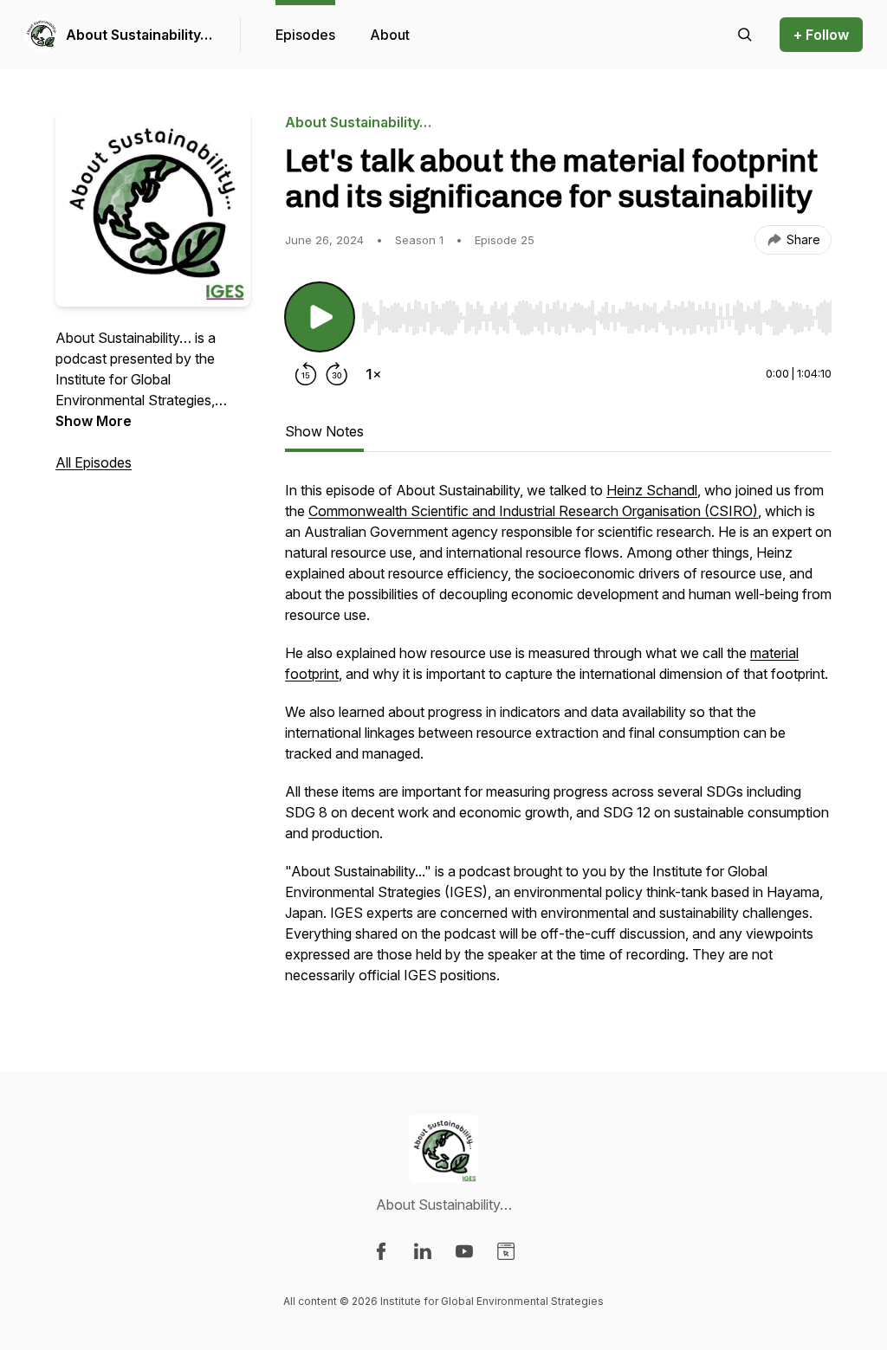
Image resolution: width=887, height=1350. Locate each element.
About (390, 34)
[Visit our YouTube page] (464, 1251)
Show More (93, 421)
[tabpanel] (558, 741)
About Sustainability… (139, 34)
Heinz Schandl (651, 490)
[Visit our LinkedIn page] (422, 1251)
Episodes (305, 34)
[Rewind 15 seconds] (306, 374)
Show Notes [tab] (324, 431)
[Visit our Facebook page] (381, 1251)
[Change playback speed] (373, 374)
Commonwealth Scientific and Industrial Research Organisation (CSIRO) (533, 511)
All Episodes (93, 462)
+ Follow (821, 34)
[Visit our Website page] (506, 1251)
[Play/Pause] (319, 317)
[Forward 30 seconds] (337, 374)
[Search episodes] (745, 34)
